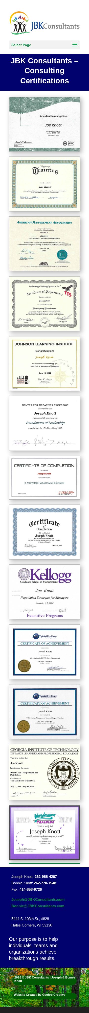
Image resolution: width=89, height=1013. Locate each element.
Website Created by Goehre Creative (40, 994)
